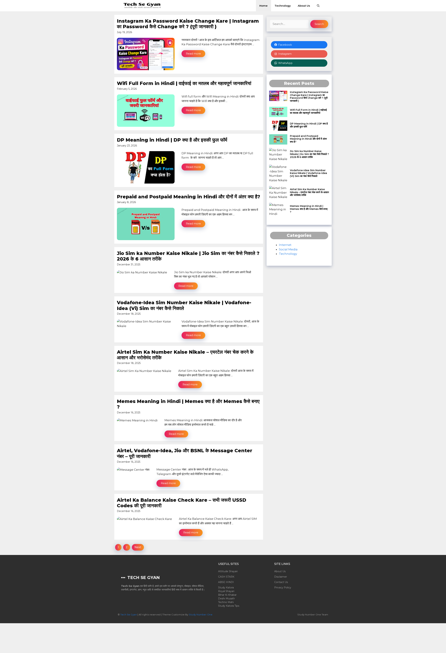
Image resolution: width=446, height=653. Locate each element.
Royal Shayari (226, 591)
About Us (304, 5)
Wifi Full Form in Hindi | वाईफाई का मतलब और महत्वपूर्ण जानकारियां (184, 83)
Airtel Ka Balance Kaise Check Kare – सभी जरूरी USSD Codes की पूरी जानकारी (181, 502)
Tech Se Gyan (128, 614)
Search (319, 24)
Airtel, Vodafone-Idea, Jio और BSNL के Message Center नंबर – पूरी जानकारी (184, 453)
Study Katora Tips (228, 605)
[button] (318, 5)
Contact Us (281, 582)
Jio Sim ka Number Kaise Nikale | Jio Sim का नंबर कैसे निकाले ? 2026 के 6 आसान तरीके (188, 256)
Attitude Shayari (228, 571)
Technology (283, 5)
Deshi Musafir (226, 598)
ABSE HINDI (226, 582)
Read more (193, 53)
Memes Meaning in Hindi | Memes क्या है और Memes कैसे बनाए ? (188, 404)
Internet (285, 245)
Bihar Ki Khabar (227, 594)
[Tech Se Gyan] (142, 5)
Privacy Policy (282, 587)
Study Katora (226, 587)
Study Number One (200, 614)
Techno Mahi (226, 602)
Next (137, 547)
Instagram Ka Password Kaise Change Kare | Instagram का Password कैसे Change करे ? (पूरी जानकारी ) (188, 23)
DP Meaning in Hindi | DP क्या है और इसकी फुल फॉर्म (172, 140)
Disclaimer (280, 576)
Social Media (288, 249)
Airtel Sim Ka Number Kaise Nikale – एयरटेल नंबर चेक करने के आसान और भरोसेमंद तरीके (185, 354)
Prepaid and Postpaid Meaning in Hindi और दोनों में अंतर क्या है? (188, 197)
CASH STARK (226, 576)
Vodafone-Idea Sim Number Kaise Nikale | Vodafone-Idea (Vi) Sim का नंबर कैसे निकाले (184, 305)
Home (263, 5)
